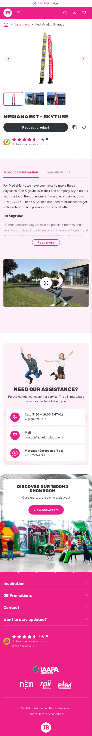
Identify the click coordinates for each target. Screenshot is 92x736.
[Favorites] (84, 12)
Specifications (58, 172)
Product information (21, 172)
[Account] (74, 12)
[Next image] (83, 58)
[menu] (18, 12)
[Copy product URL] (74, 127)
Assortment (22, 24)
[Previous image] (8, 58)
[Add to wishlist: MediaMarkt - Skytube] (84, 127)
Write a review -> (23, 646)
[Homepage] (7, 13)
